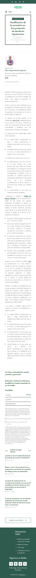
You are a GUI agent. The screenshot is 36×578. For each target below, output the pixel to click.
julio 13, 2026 (10, 460)
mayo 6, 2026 (10, 474)
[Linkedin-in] (15, 1)
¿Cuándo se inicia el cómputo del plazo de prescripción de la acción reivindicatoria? (17, 457)
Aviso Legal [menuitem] (20, 547)
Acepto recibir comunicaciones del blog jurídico (19, 418)
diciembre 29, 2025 (11, 507)
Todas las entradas (17, 37)
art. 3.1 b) (16, 120)
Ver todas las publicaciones (12, 81)
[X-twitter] (23, 1)
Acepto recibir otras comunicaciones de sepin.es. (17, 423)
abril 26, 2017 (9, 68)
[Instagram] (19, 1)
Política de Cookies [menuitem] (22, 544)
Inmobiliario (18, 19)
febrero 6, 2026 (10, 491)
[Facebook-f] (12, 1)
